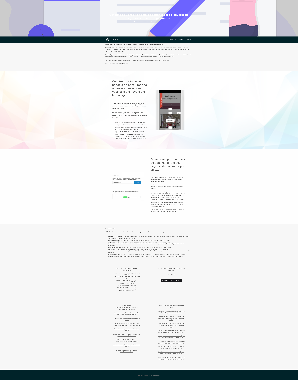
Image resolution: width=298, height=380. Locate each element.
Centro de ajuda (127, 305)
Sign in (188, 39)
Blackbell (154, 375)
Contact (181, 39)
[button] (149, 53)
